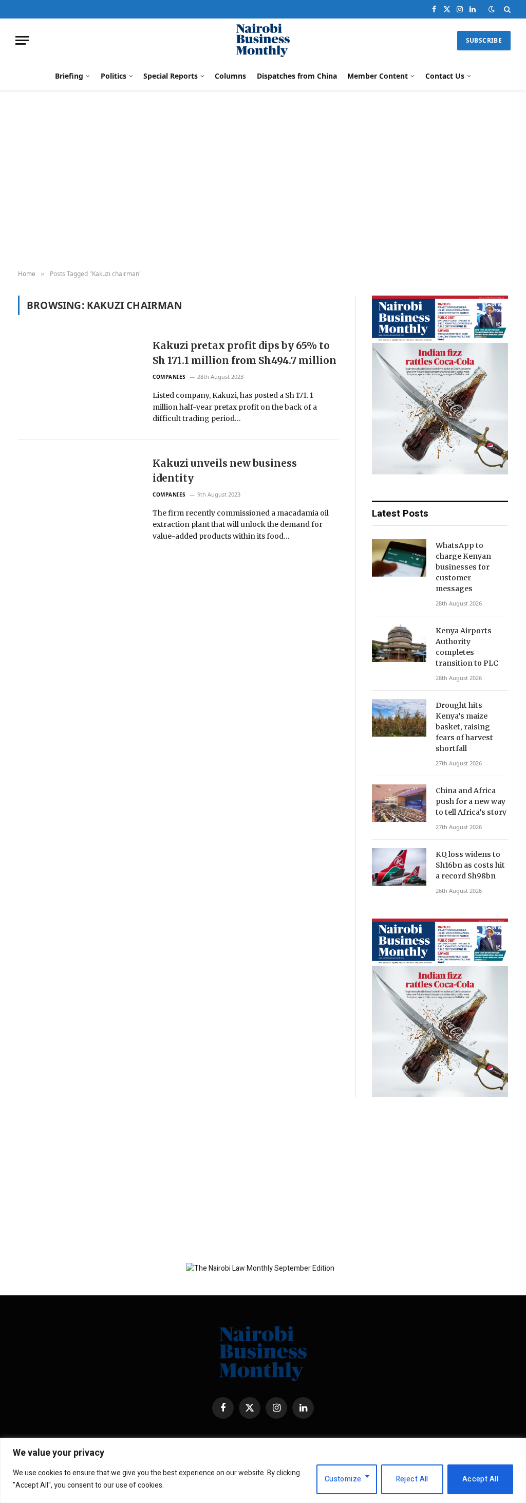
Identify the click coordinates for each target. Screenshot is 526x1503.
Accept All (480, 1479)
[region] (263, 1470)
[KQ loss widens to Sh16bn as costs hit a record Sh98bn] (399, 867)
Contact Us (444, 76)
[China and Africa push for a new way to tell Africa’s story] (399, 803)
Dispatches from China (297, 76)
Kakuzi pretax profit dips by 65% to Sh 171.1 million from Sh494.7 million (244, 352)
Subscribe (484, 40)
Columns (230, 76)
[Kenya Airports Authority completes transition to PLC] (399, 643)
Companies (169, 376)
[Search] (506, 9)
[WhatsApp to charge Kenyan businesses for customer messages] (399, 558)
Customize (343, 1479)
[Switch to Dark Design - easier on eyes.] (491, 9)
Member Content (377, 76)
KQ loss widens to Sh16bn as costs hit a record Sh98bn (470, 865)
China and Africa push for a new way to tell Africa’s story (471, 801)
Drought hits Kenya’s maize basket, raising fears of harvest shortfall (464, 727)
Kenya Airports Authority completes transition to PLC (467, 647)
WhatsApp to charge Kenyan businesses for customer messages (463, 567)
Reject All (412, 1479)
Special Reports (170, 76)
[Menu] (22, 40)
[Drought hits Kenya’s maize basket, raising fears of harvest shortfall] (399, 718)
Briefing (69, 76)
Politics (113, 76)
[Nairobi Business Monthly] (263, 40)
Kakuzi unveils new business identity (225, 470)
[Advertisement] (263, 180)
